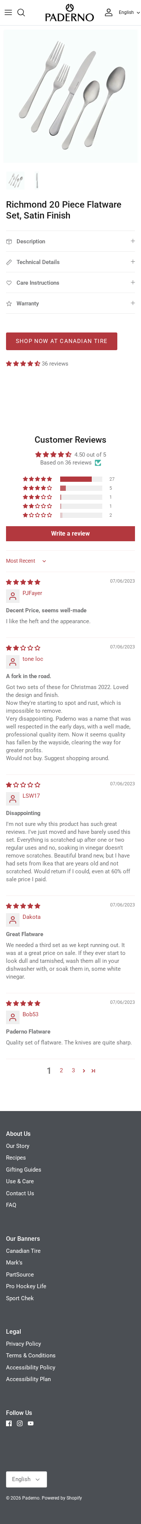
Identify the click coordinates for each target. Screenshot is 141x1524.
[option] (70, 96)
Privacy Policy (23, 1343)
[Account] (107, 12)
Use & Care (20, 1181)
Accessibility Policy (30, 1367)
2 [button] (61, 1070)
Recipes (16, 1157)
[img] (23, 582)
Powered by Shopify (62, 1498)
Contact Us (20, 1193)
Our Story (17, 1146)
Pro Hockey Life (26, 1286)
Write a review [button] (70, 533)
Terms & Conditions (31, 1355)
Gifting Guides (23, 1169)
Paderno (30, 1498)
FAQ (11, 1205)
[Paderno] (69, 12)
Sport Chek (20, 1298)
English (126, 12)
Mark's (14, 1262)
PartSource (20, 1274)
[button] (24, 363)
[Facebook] (9, 1423)
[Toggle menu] (8, 12)
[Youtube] (30, 1423)
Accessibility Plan (28, 1379)
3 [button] (73, 1070)
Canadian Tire (23, 1251)
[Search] (25, 12)
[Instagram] (20, 1423)
